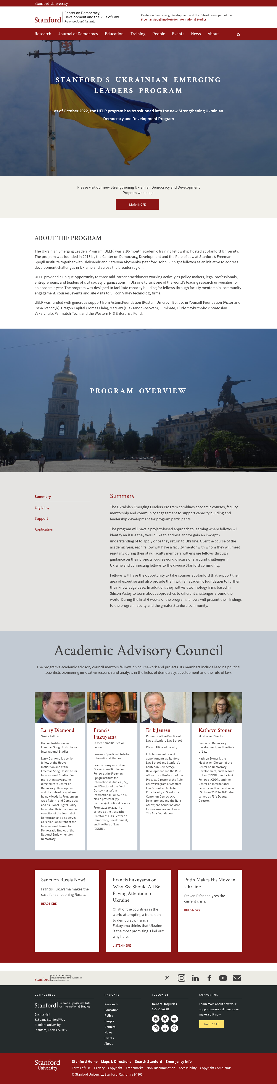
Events (178, 33)
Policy (109, 1015)
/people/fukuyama (112, 707)
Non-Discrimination (161, 1068)
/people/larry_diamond (60, 707)
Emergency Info (179, 1061)
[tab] (62, 496)
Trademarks (134, 1068)
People (158, 33)
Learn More (137, 205)
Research (43, 33)
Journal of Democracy (78, 33)
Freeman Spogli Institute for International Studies (173, 19)
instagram (181, 978)
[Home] (77, 17)
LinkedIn (165, 1028)
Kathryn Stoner (215, 730)
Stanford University (51, 3)
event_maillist (237, 978)
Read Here (49, 903)
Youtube (174, 1019)
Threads (174, 1028)
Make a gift (211, 1024)
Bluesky (165, 1019)
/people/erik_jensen (165, 707)
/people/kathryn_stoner (217, 707)
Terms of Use (81, 1068)
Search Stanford (148, 1061)
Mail (155, 1019)
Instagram (155, 1028)
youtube (223, 978)
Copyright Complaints (216, 1068)
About (213, 33)
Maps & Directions (116, 1061)
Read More (192, 910)
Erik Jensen (158, 730)
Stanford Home (85, 1061)
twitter (167, 978)
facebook (209, 978)
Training (137, 33)
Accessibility (187, 1068)
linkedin (195, 978)
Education (114, 33)
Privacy (99, 1068)
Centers (110, 1027)
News (196, 33)
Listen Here (122, 945)
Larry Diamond (57, 730)
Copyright (115, 1068)
